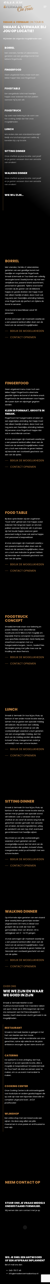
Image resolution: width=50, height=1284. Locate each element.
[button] (45, 6)
